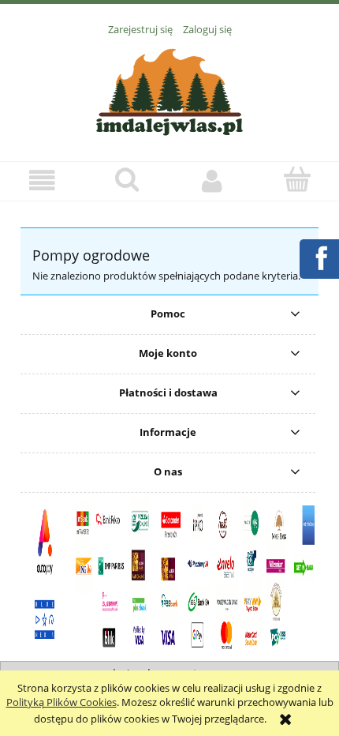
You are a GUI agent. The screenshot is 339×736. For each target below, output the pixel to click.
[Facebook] (318, 257)
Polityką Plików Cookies (61, 702)
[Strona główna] (169, 90)
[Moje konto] (212, 180)
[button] (42, 180)
